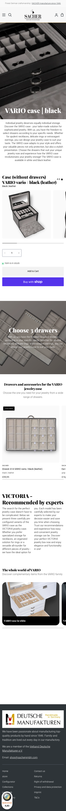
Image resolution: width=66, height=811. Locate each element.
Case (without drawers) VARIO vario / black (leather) (29, 179)
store (4, 776)
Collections (7, 787)
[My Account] (55, 14)
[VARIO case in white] (30, 603)
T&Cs (36, 797)
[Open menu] (3, 15)
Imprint (37, 792)
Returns (38, 776)
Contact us (39, 771)
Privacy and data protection (48, 787)
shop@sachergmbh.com (23, 757)
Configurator (8, 781)
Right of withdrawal (44, 781)
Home (5, 771)
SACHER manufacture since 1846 (46, 3)
